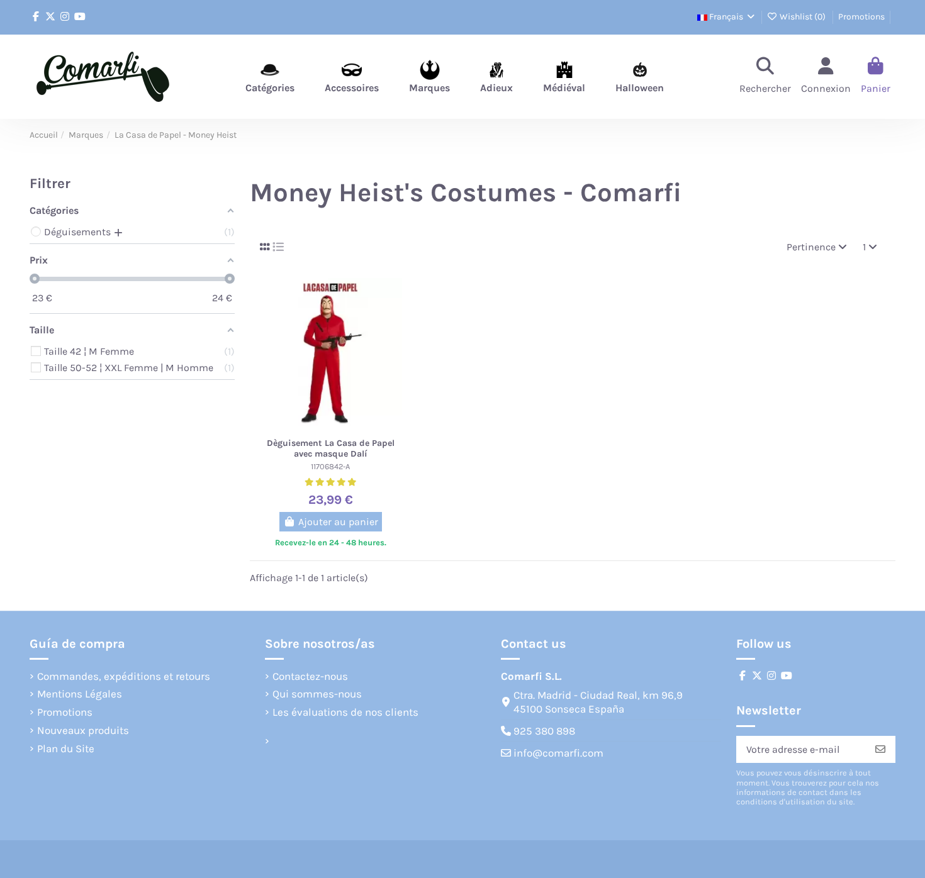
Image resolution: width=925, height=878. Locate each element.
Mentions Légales (79, 693)
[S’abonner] (880, 749)
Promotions (861, 16)
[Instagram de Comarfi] (65, 17)
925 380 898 (544, 731)
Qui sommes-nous (317, 693)
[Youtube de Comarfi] (80, 17)
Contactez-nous (310, 676)
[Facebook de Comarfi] (36, 17)
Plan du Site (65, 748)
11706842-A (330, 466)
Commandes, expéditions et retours (123, 676)
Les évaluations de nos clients (345, 712)
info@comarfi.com (558, 753)
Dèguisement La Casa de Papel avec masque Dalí (331, 448)
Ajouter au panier (338, 522)
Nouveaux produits (83, 730)
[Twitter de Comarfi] (50, 17)
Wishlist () (802, 16)
